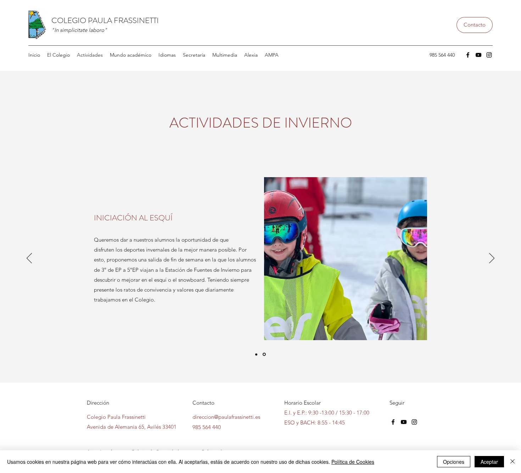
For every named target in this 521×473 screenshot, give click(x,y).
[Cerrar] (512, 461)
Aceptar (489, 461)
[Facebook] (467, 54)
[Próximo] (491, 258)
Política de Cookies (352, 461)
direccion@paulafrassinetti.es (226, 416)
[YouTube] (478, 54)
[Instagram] (489, 54)
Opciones (453, 461)
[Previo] (29, 258)
